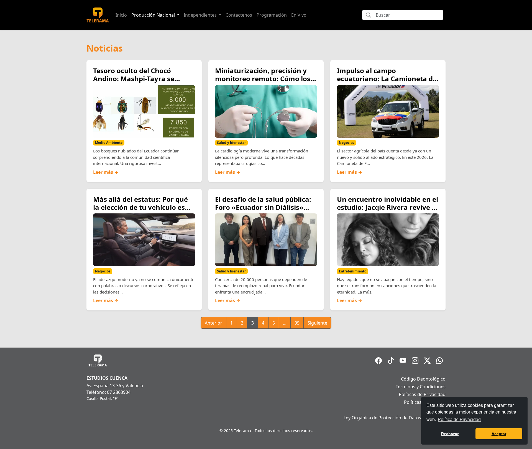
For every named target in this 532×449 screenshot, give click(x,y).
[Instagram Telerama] (415, 361)
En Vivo (298, 15)
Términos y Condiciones (421, 387)
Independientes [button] (201, 15)
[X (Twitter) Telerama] (427, 361)
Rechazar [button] (450, 434)
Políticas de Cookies (425, 402)
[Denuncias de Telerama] (439, 361)
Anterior (213, 323)
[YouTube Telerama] (403, 361)
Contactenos (239, 15)
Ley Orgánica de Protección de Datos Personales (395, 418)
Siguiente (317, 323)
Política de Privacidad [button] (459, 419)
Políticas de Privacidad (422, 394)
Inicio (121, 15)
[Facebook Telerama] (378, 361)
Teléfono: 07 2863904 (108, 392)
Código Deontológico (423, 379)
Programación (272, 15)
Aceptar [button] (499, 434)
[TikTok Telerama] (390, 361)
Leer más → (105, 172)
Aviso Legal (434, 410)
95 (297, 323)
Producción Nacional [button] (153, 15)
